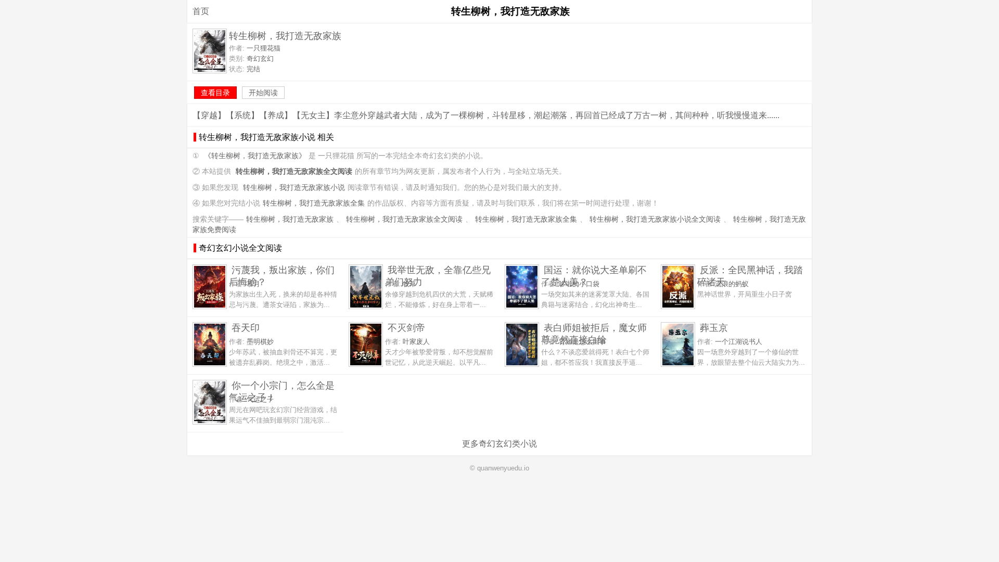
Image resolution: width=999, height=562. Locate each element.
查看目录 (215, 92)
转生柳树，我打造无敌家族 (290, 219)
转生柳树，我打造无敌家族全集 (314, 203)
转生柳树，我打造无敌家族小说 (294, 187)
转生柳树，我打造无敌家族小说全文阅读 (655, 219)
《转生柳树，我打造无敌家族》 (255, 156)
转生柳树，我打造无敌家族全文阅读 (404, 219)
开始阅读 (263, 92)
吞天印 (246, 327)
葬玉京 (714, 327)
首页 (201, 11)
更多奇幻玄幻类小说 (499, 443)
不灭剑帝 (406, 327)
